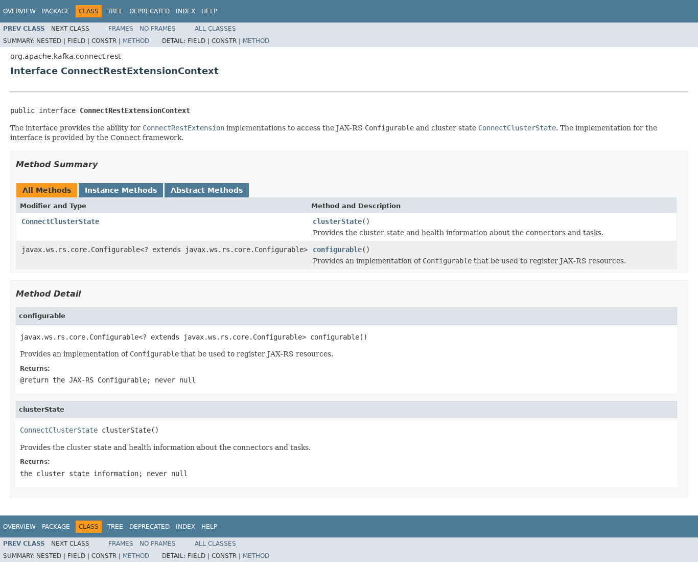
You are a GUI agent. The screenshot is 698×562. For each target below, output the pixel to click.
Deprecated (149, 11)
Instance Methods (121, 190)
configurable (337, 249)
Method (136, 40)
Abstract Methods (207, 190)
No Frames (157, 28)
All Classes (215, 28)
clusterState (337, 221)
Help (209, 11)
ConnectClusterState (60, 221)
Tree (115, 11)
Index (185, 11)
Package (56, 11)
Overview (19, 11)
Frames (120, 28)
